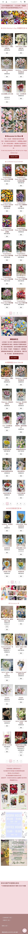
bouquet (7, 697)
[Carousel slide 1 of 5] (7, 23)
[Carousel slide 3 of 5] (14, 23)
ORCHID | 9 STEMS (7, 745)
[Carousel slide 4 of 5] (17, 23)
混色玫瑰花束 (21, 471)
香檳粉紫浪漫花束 (21, 449)
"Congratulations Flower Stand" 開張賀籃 (7, 178)
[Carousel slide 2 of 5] (10, 23)
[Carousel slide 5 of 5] (21, 23)
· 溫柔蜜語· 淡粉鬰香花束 (7, 71)
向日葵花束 (7, 548)
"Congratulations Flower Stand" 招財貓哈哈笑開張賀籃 (21, 179)
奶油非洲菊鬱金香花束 (7, 471)
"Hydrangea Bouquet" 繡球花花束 (21, 673)
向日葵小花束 (7, 571)
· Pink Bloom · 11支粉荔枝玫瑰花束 (21, 71)
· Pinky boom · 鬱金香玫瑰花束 (7, 403)
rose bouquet (7, 721)
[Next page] (21, 313)
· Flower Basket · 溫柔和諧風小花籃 (7, 620)
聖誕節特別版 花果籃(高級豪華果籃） (21, 745)
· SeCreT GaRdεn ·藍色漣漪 (21, 647)
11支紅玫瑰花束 (21, 493)
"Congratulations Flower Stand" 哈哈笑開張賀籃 (7, 230)
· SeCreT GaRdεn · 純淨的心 (7, 673)
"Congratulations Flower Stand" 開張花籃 (21, 302)
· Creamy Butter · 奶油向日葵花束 (21, 525)
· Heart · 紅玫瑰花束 (21, 94)
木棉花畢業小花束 (21, 548)
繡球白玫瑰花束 (21, 619)
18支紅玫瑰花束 (7, 493)
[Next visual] (24, 17)
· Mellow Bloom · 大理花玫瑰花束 (7, 47)
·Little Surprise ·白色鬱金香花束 (21, 47)
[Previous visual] (3, 17)
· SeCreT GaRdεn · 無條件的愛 (21, 722)
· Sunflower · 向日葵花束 (7, 525)
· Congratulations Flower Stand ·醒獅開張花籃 (21, 204)
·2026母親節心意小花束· (7, 94)
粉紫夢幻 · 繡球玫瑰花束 (21, 426)
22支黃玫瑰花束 (7, 449)
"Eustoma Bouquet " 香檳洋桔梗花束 (7, 647)
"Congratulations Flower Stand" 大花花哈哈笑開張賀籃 (7, 204)
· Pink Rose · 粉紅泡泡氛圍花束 (21, 403)
